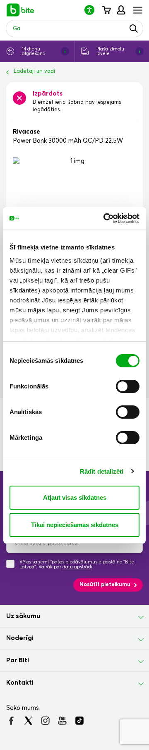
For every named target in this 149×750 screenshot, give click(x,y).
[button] (92, 10)
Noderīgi (20, 638)
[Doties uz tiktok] (79, 720)
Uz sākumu (23, 616)
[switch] (127, 386)
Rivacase (26, 132)
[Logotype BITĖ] (20, 10)
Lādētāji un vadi (34, 71)
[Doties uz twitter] (28, 720)
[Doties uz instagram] (45, 720)
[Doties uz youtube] (62, 720)
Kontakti (20, 682)
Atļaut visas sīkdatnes (74, 497)
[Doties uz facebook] (11, 720)
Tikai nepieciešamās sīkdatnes (74, 524)
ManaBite (120, 9)
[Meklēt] (134, 28)
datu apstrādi (77, 567)
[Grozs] (106, 9)
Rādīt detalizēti (102, 471)
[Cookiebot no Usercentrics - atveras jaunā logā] (105, 218)
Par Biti (17, 660)
